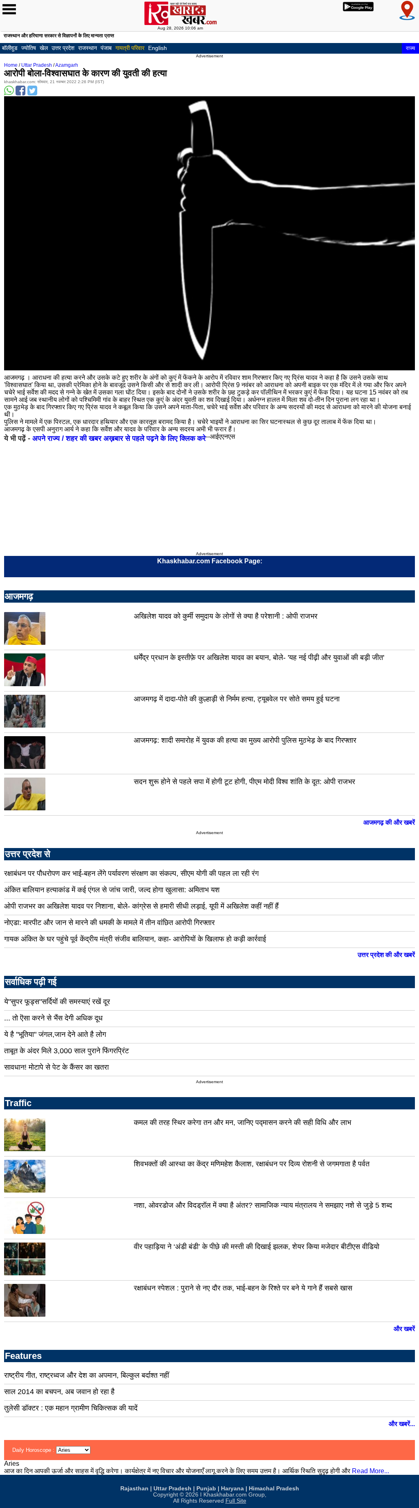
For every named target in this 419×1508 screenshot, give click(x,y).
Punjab (206, 1488)
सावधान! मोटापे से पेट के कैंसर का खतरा (56, 1067)
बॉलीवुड (10, 48)
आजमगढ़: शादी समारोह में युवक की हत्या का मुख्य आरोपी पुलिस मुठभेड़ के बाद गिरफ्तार (245, 740)
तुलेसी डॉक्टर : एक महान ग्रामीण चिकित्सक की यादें (70, 1408)
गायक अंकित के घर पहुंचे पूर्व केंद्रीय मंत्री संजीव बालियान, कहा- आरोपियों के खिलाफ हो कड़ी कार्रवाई (135, 939)
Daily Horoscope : (34, 1450)
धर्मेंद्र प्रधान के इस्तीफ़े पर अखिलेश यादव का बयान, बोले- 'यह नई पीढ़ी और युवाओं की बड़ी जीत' (259, 657)
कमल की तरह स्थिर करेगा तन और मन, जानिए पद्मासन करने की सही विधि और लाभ (242, 1122)
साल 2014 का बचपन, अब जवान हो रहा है (59, 1392)
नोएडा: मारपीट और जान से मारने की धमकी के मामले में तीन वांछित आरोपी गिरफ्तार (109, 922)
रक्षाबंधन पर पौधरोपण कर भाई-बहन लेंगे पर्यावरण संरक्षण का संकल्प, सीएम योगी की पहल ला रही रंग (131, 873)
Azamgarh (66, 65)
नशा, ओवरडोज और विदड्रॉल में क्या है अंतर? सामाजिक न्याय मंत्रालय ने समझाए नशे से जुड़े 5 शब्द (263, 1205)
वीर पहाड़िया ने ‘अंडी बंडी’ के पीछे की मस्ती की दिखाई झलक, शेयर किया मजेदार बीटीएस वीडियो (256, 1247)
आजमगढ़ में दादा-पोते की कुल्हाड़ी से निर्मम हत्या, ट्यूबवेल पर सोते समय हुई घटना (237, 699)
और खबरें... (402, 1423)
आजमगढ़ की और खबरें (389, 822)
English (157, 48)
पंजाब (106, 48)
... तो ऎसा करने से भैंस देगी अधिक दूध (53, 1018)
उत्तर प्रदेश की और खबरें (386, 954)
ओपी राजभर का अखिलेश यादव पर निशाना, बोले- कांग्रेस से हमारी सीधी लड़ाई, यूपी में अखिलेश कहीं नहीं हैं (141, 906)
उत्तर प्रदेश (63, 48)
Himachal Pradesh (274, 1488)
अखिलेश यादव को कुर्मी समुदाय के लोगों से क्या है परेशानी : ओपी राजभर (226, 616)
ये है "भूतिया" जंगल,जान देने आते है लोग (55, 1034)
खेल (44, 48)
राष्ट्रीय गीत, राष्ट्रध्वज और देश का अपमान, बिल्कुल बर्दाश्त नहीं (86, 1375)
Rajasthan (134, 1488)
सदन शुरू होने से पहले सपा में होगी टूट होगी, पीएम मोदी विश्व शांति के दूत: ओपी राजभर (244, 782)
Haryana (232, 1488)
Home (11, 65)
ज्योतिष (28, 48)
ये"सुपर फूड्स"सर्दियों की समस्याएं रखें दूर (57, 1002)
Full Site (235, 1501)
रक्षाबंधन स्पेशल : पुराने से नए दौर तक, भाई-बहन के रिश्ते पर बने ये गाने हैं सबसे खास (243, 1288)
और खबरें (404, 1328)
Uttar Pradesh (36, 65)
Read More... (370, 1470)
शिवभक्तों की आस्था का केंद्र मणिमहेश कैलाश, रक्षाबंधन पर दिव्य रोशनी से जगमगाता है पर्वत (251, 1164)
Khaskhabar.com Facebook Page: (209, 561)
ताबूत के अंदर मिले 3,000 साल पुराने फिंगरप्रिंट (66, 1051)
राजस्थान (87, 48)
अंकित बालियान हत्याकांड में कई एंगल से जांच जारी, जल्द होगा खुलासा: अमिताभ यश (112, 890)
